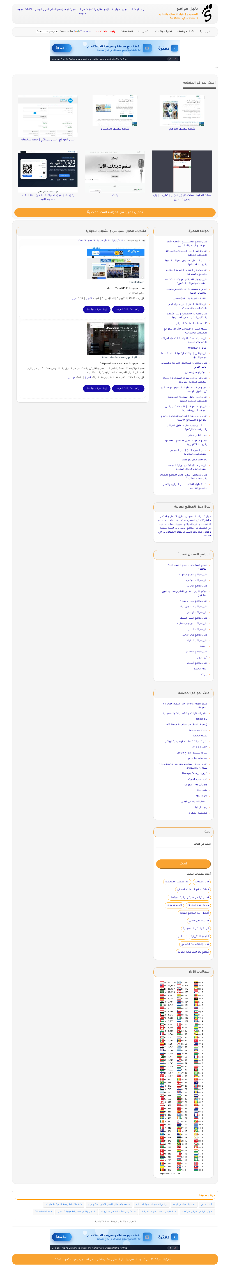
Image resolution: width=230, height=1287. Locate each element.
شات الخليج (207, 1204)
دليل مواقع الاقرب (197, 586)
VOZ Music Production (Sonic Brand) (186, 724)
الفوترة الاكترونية (200, 936)
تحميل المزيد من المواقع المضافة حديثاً (115, 212)
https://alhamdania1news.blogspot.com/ (122, 363)
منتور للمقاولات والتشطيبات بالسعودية (185, 713)
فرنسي (71, 377)
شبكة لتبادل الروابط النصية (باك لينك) (63, 1204)
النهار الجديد (200, 669)
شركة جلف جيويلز (197, 730)
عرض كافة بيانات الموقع (128, 309)
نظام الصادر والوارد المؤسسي (190, 299)
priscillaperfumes (197, 758)
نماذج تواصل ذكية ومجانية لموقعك (189, 897)
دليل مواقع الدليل (197, 629)
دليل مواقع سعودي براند (193, 607)
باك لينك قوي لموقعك (194, 460)
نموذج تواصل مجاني (196, 372)
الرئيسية (205, 32)
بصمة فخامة (200, 736)
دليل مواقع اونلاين (197, 612)
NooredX (202, 790)
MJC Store (201, 796)
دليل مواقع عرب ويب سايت (192, 623)
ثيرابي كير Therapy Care (194, 773)
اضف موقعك (174, 905)
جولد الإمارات (200, 807)
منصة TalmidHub (43, 1212)
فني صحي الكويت (197, 779)
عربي (74, 298)
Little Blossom (199, 747)
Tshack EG (201, 719)
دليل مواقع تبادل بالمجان (193, 601)
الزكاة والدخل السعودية (196, 928)
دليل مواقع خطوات (196, 640)
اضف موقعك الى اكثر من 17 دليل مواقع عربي (109, 1204)
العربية (203, 646)
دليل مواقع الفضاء (196, 652)
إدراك (204, 674)
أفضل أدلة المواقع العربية (194, 913)
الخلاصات (127, 32)
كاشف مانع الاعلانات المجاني (191, 323)
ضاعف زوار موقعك (198, 905)
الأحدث (82, 241)
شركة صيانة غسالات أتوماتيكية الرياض (186, 741)
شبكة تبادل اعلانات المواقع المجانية (159, 1212)
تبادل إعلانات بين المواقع (195, 944)
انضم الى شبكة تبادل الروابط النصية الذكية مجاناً (115, 1222)
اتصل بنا (144, 32)
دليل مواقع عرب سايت (194, 635)
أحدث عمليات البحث (199, 874)
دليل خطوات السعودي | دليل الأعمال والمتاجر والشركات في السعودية (114, 1259)
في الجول (202, 657)
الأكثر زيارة (117, 241)
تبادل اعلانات (202, 882)
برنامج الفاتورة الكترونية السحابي (151, 1204)
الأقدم (91, 241)
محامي (181, 936)
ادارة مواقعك (163, 32)
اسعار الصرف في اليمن (194, 802)
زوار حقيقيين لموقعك (177, 882)
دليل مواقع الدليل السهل (193, 618)
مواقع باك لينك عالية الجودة (193, 952)
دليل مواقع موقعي (196, 580)
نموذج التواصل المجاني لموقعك (197, 1212)
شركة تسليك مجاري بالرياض (191, 753)
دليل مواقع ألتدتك (197, 663)
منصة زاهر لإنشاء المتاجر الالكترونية (118, 1212)
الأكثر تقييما (103, 241)
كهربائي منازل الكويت (195, 785)
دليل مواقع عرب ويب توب (193, 575)
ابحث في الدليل (202, 844)
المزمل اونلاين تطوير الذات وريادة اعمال (76, 1212)
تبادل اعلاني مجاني (197, 435)
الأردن (89, 298)
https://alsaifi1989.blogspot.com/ (125, 288)
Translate (85, 31)
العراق (87, 377)
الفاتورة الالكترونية (197, 348)
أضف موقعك (185, 32)
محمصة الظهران (197, 813)
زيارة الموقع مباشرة (97, 309)
